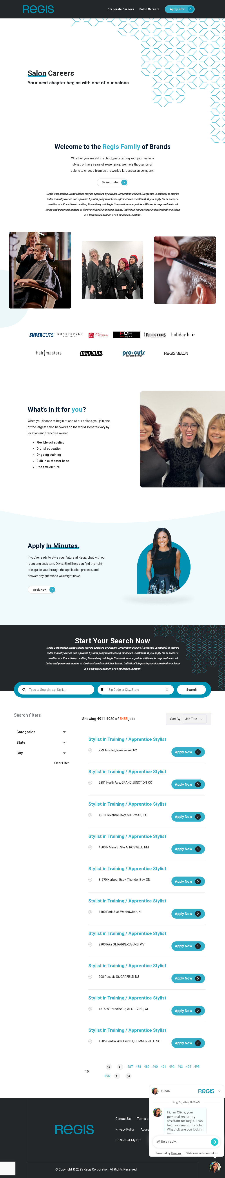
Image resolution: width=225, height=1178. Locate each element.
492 (171, 1066)
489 (146, 1066)
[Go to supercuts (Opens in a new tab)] (41, 335)
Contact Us (123, 1118)
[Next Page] (117, 1076)
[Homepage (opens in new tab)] (69, 1130)
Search (191, 689)
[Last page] (128, 1076)
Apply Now (177, 9)
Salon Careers (149, 9)
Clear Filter (61, 763)
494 (188, 1066)
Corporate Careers (120, 9)
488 (138, 1066)
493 (180, 1066)
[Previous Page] (120, 1067)
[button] (41, 732)
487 (130, 1066)
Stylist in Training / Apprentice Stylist (127, 739)
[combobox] (136, 690)
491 (163, 1066)
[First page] (109, 1067)
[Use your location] (167, 689)
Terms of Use (146, 1118)
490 (155, 1066)
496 (107, 1076)
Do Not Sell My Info (129, 1140)
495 (197, 1066)
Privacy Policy (125, 1129)
